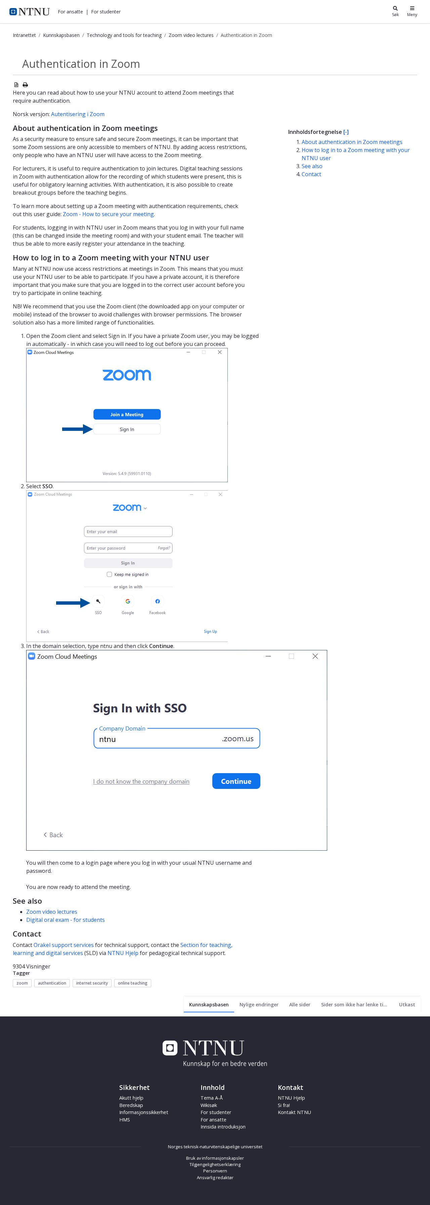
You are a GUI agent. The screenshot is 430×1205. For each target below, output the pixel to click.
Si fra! (284, 1105)
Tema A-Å (212, 1098)
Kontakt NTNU (294, 1112)
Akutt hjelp (131, 1098)
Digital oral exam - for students (65, 919)
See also (312, 166)
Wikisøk (209, 1105)
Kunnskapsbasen (61, 35)
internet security (92, 983)
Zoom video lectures (191, 35)
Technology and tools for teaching (124, 35)
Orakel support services (64, 945)
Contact (311, 174)
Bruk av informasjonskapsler (215, 1158)
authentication (52, 983)
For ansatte (213, 1119)
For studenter (216, 1112)
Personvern (215, 1171)
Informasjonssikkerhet (143, 1112)
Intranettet (24, 35)
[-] (346, 132)
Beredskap (131, 1105)
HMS (124, 1119)
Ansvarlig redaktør (215, 1177)
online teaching (132, 983)
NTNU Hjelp (123, 953)
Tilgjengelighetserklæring (215, 1164)
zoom (22, 983)
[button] (70, 11)
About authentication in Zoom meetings (352, 142)
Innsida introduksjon (223, 1126)
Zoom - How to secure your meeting (108, 214)
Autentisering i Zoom (77, 114)
